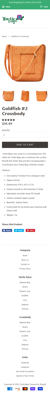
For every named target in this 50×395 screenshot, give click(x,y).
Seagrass (25, 304)
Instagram (25, 367)
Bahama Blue (25, 282)
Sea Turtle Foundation (25, 371)
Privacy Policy (25, 268)
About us (25, 260)
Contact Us (25, 264)
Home (4, 36)
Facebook (25, 362)
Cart (45, 7)
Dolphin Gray (25, 291)
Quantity (6, 130)
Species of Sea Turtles (25, 376)
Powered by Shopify (38, 384)
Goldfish (25, 295)
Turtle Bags (24, 384)
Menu (7, 7)
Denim (25, 287)
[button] (8, 120)
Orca (25, 300)
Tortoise (25, 309)
